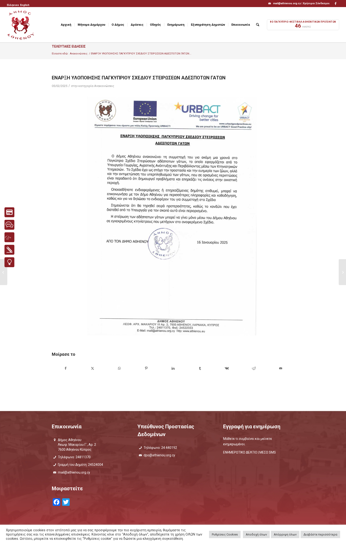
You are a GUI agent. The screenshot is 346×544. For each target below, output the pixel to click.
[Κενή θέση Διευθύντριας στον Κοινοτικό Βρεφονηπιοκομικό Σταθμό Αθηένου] (342, 272)
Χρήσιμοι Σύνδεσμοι (316, 3)
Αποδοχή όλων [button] (256, 534)
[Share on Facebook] (65, 368)
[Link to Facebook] (335, 3)
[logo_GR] (21, 24)
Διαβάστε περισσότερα (320, 534)
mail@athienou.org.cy (74, 472)
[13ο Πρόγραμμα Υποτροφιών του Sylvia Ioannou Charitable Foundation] (3, 272)
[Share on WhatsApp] (119, 368)
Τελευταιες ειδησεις (69, 46)
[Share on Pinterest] (146, 368)
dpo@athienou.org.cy (159, 455)
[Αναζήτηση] (257, 24)
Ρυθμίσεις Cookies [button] (225, 534)
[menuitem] (13, 5)
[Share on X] (92, 368)
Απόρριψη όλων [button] (285, 534)
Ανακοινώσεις (104, 86)
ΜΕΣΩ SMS (267, 452)
